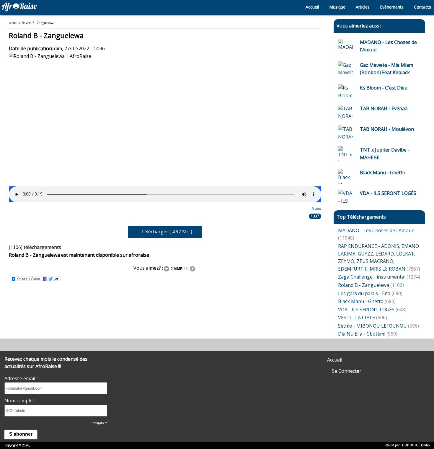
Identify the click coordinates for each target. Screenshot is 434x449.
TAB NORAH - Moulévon (387, 129)
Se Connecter (346, 371)
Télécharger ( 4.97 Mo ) (166, 231)
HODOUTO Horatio (416, 445)
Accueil (311, 7)
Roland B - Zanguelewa (363, 285)
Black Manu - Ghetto (382, 172)
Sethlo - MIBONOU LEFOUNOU (372, 326)
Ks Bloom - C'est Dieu (383, 87)
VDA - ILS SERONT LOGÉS (388, 193)
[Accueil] (19, 9)
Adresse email (21, 378)
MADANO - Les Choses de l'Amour (376, 230)
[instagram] (218, 344)
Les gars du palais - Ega (364, 293)
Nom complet (19, 400)
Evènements (391, 7)
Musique (336, 7)
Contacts (422, 7)
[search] (293, 7)
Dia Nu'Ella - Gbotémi (361, 334)
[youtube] (228, 344)
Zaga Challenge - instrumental (372, 277)
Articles (362, 7)
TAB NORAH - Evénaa (383, 108)
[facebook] (209, 344)
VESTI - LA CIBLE (356, 317)
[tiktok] (202, 348)
